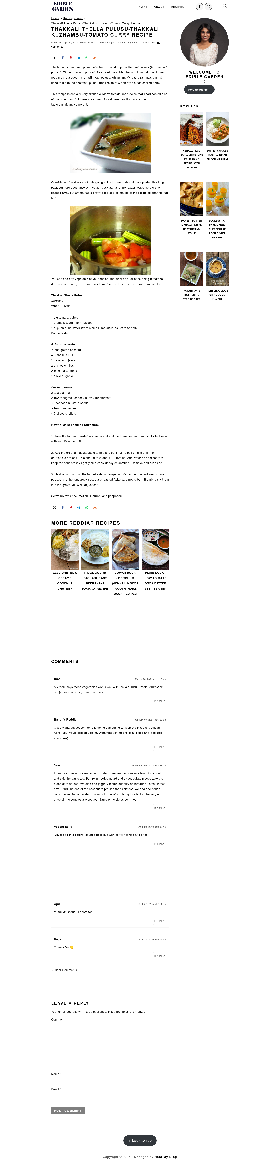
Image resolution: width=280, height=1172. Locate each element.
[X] (54, 58)
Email (56, 1089)
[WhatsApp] (87, 58)
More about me (198, 89)
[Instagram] (208, 6)
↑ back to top (140, 1140)
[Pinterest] (70, 58)
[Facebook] (199, 6)
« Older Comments (64, 970)
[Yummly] (95, 58)
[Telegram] (79, 58)
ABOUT (159, 6)
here (156, 82)
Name (56, 1074)
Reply (159, 701)
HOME (142, 6)
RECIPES (177, 6)
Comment (59, 1019)
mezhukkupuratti (90, 496)
